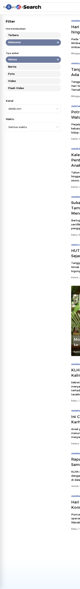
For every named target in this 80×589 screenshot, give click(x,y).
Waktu (10, 119)
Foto (11, 73)
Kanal (9, 100)
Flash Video (16, 88)
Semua (12, 59)
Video (12, 81)
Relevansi (14, 42)
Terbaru (13, 35)
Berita (12, 66)
